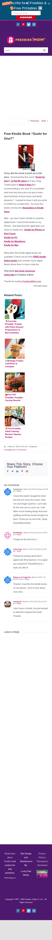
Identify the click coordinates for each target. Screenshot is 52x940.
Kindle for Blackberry (14, 241)
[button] (26, 10)
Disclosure (42, 861)
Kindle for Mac (11, 245)
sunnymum (17, 602)
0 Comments (22, 450)
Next (43, 121)
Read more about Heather (9, 857)
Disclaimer (42, 865)
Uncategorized (9, 450)
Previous (35, 121)
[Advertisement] (26, 83)
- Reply (18, 491)
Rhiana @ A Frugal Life (22, 577)
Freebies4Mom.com (31, 281)
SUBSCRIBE (26, 17)
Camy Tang (17, 549)
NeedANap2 (17, 533)
